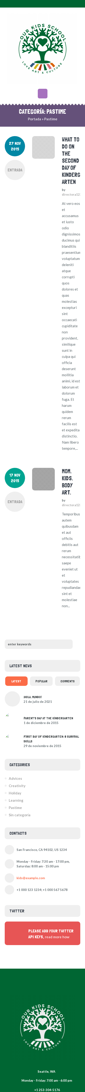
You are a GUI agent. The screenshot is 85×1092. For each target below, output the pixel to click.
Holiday (15, 793)
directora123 (72, 194)
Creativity (17, 786)
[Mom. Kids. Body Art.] (43, 479)
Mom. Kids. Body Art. (67, 482)
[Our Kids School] (42, 48)
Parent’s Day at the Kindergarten (48, 718)
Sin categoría (19, 815)
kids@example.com (31, 878)
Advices (15, 778)
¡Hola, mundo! (33, 697)
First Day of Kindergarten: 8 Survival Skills (51, 739)
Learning (16, 800)
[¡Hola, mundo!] (12, 699)
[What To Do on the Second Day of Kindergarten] (43, 147)
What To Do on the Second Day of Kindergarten (71, 160)
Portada (34, 119)
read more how (57, 937)
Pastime (15, 807)
